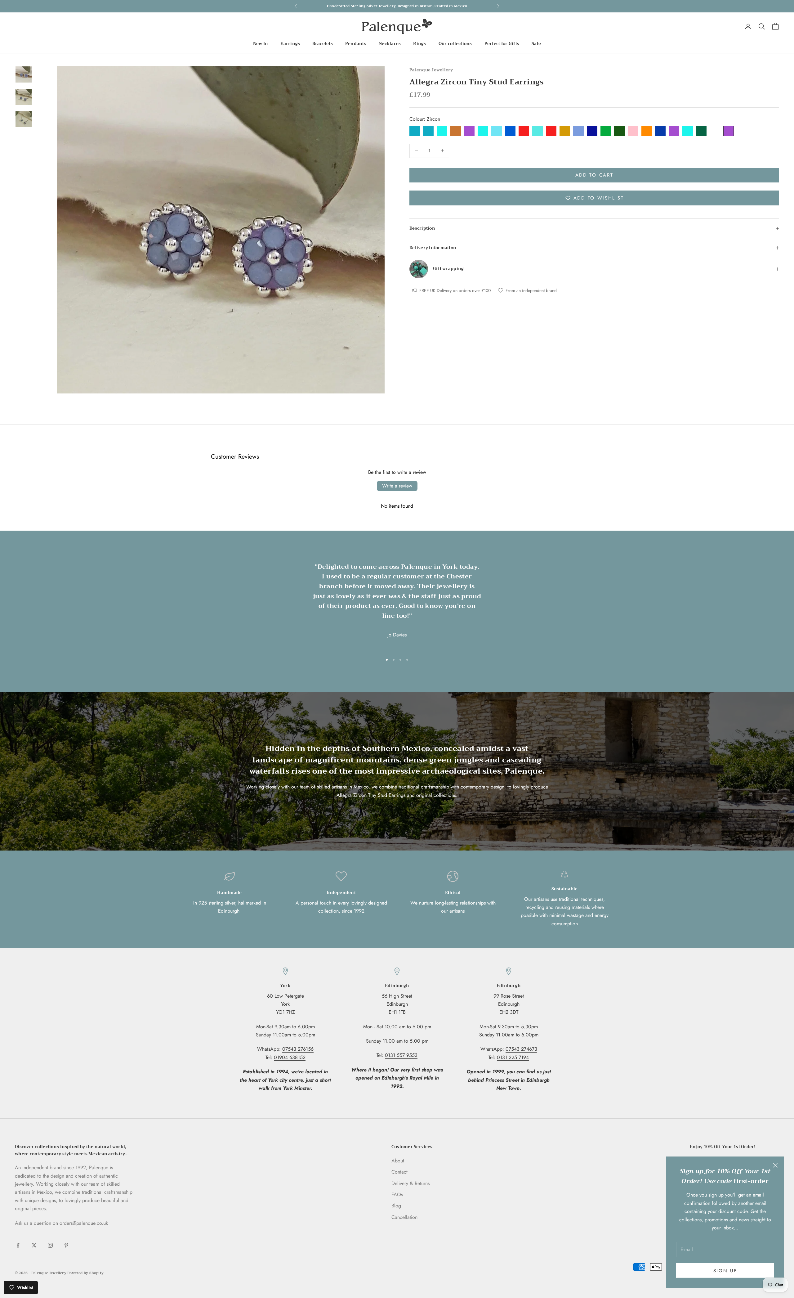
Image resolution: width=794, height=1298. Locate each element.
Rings (419, 43)
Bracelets (322, 43)
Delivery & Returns (410, 1183)
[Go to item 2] (23, 97)
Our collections (455, 43)
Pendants (355, 43)
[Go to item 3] (23, 119)
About (397, 1160)
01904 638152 (290, 1057)
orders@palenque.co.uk (84, 1223)
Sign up (725, 1270)
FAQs (397, 1194)
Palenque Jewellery (431, 70)
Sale (536, 43)
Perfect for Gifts (502, 43)
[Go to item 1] (23, 74)
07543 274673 (521, 1049)
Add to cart (594, 175)
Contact (399, 1171)
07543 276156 (298, 1049)
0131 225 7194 (513, 1057)
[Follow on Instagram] (50, 1245)
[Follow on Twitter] (34, 1245)
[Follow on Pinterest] (66, 1245)
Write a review (397, 485)
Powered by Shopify (85, 1273)
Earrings (290, 43)
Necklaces (390, 43)
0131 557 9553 (401, 1055)
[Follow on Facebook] (18, 1245)
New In (260, 43)
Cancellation (404, 1217)
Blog (396, 1205)
